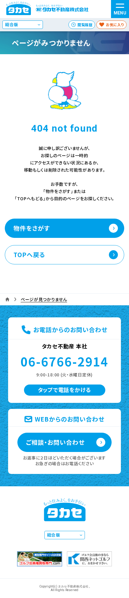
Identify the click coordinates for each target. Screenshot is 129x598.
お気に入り (115, 24)
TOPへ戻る (29, 254)
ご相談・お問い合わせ (55, 442)
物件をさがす (32, 228)
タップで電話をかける (64, 390)
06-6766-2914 (64, 361)
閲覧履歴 (84, 24)
